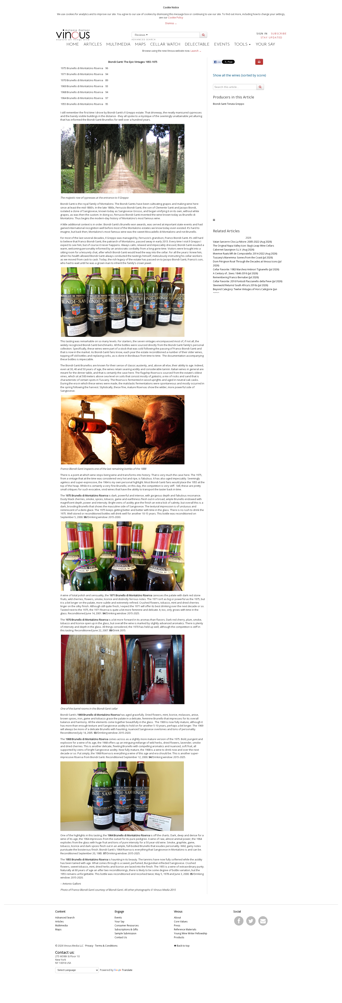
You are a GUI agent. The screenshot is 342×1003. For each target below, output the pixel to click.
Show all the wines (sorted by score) (239, 75)
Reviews (140, 34)
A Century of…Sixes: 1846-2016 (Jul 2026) (235, 273)
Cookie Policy (175, 17)
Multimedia (118, 45)
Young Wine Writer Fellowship (190, 933)
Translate (127, 970)
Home (72, 45)
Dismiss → (171, 23)
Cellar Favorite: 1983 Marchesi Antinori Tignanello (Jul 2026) (246, 269)
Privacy (89, 945)
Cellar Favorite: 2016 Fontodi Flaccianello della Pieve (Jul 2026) (247, 281)
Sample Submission (125, 933)
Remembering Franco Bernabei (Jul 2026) (236, 277)
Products (179, 937)
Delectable (197, 45)
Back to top (183, 945)
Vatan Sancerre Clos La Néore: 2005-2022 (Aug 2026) (242, 241)
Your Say (265, 45)
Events (222, 45)
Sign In (262, 33)
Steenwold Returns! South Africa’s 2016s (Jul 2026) (240, 285)
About (177, 917)
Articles (93, 45)
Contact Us (121, 937)
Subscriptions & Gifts (126, 929)
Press (177, 925)
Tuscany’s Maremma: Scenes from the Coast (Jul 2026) (243, 257)
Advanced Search (144, 39)
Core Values (180, 921)
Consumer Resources (127, 925)
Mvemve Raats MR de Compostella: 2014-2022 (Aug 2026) (245, 253)
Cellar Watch (165, 45)
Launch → (196, 50)
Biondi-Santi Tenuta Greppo (228, 104)
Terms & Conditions (106, 945)
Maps (140, 45)
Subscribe (279, 33)
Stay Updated (271, 37)
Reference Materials (185, 929)
